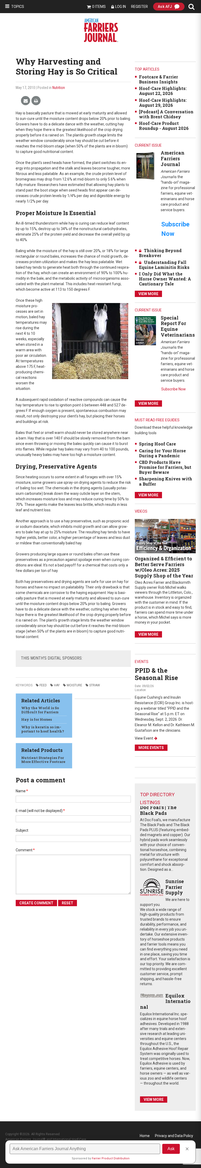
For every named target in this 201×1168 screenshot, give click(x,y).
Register (139, 6)
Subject (22, 830)
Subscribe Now (173, 389)
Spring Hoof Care (157, 444)
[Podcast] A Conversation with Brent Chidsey (166, 114)
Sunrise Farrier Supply (174, 887)
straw (94, 685)
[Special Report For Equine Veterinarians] (145, 330)
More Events (151, 748)
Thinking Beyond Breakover (160, 253)
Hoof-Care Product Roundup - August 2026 (164, 125)
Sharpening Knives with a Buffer (165, 481)
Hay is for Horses (36, 719)
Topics (17, 6)
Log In (120, 6)
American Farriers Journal (173, 158)
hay (57, 685)
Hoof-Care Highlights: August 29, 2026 (163, 102)
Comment (25, 850)
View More (148, 294)
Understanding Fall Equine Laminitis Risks (164, 264)
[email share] (25, 100)
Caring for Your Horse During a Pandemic (162, 453)
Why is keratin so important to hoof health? (42, 729)
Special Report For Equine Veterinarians (178, 326)
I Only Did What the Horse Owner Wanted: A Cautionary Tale (165, 278)
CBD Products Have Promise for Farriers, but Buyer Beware (165, 467)
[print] (36, 100)
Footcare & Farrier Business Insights (158, 79)
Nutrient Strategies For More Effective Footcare (43, 759)
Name (22, 791)
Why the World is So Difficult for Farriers (40, 709)
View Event (144, 738)
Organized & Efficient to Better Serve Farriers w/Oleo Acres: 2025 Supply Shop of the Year (164, 567)
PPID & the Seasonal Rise (156, 674)
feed (43, 685)
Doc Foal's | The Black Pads (158, 810)
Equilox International (165, 1001)
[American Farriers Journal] (145, 165)
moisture (74, 685)
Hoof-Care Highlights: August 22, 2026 (163, 91)
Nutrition (58, 88)
